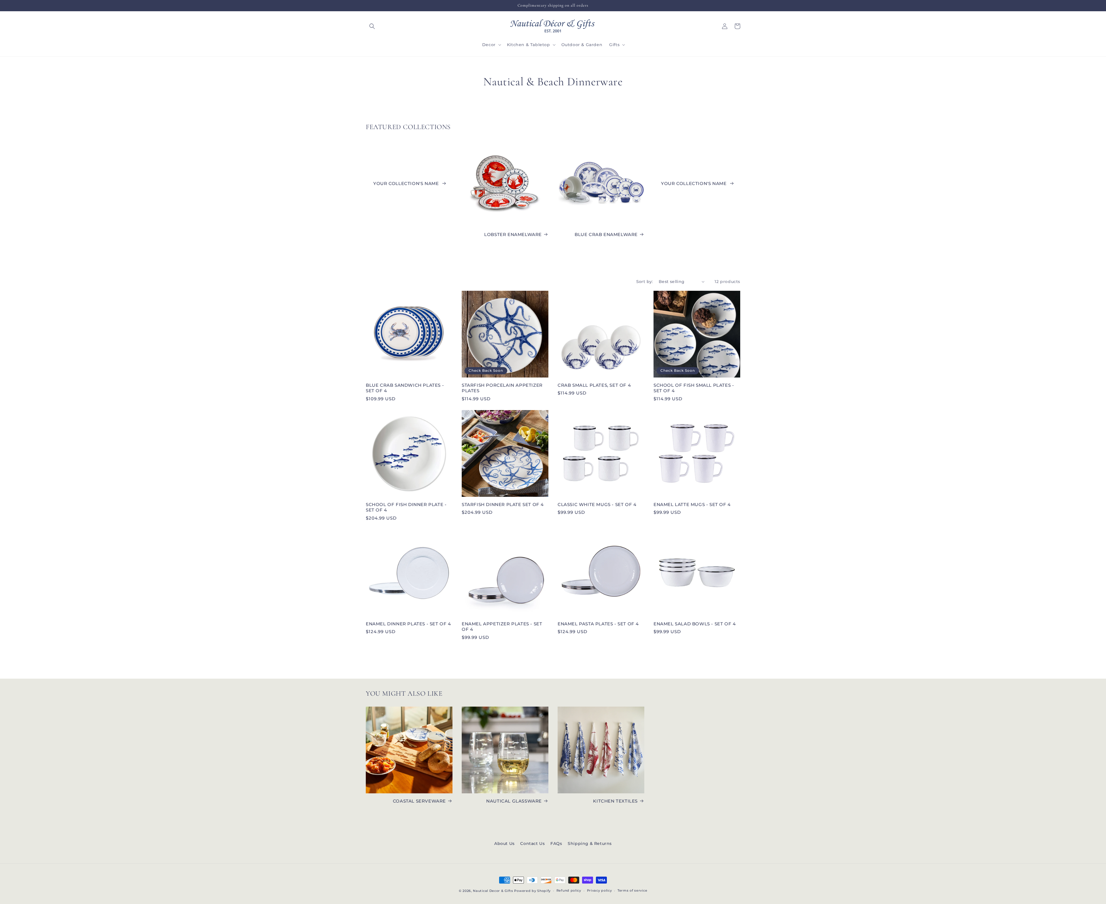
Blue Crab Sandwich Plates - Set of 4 (405, 388)
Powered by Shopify (532, 891)
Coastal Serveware (419, 801)
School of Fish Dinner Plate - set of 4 (406, 507)
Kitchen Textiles (615, 801)
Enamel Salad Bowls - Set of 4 (695, 623)
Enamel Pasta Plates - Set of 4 (598, 623)
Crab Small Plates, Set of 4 (594, 385)
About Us (504, 843)
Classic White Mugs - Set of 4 (597, 504)
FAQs (556, 843)
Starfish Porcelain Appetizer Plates (502, 388)
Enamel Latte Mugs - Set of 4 (692, 504)
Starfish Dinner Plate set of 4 (503, 504)
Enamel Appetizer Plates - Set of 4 (502, 626)
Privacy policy (599, 890)
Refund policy (568, 890)
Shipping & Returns (590, 843)
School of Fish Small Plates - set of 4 (694, 388)
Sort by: (644, 281)
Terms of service (632, 890)
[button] (372, 26)
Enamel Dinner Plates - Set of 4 (408, 623)
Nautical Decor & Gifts (493, 891)
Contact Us (532, 843)
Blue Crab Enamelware (606, 234)
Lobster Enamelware (513, 234)
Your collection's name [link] (406, 183)
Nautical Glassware (514, 801)
